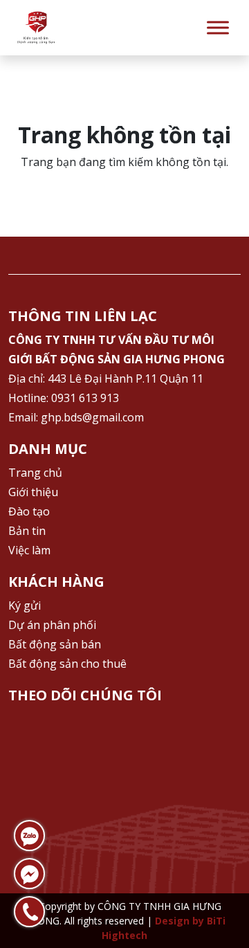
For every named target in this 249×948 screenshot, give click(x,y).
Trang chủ (35, 472)
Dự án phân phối (52, 624)
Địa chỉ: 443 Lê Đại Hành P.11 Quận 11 (105, 378)
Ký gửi (24, 605)
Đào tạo (29, 511)
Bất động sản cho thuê (67, 663)
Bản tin (27, 530)
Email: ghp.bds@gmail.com (76, 417)
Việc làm (29, 550)
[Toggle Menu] (218, 27)
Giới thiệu (33, 492)
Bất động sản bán (54, 644)
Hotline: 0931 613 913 (63, 397)
